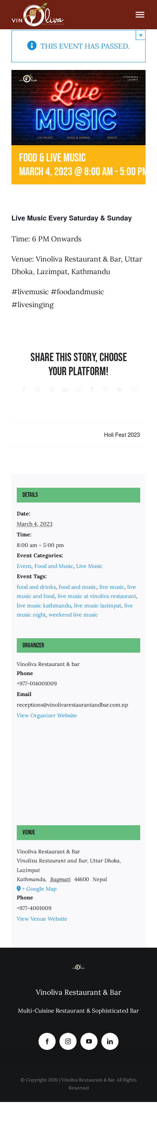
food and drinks (36, 586)
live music (111, 586)
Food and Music (53, 566)
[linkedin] (110, 1041)
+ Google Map (39, 888)
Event (24, 566)
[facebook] (47, 1041)
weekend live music (73, 614)
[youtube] (89, 1041)
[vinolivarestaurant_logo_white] (37, 5)
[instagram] (68, 1041)
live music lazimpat (97, 605)
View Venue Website (42, 918)
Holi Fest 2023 (122, 434)
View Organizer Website (47, 715)
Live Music (89, 566)
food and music (77, 586)
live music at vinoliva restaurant (97, 596)
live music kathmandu (44, 605)
